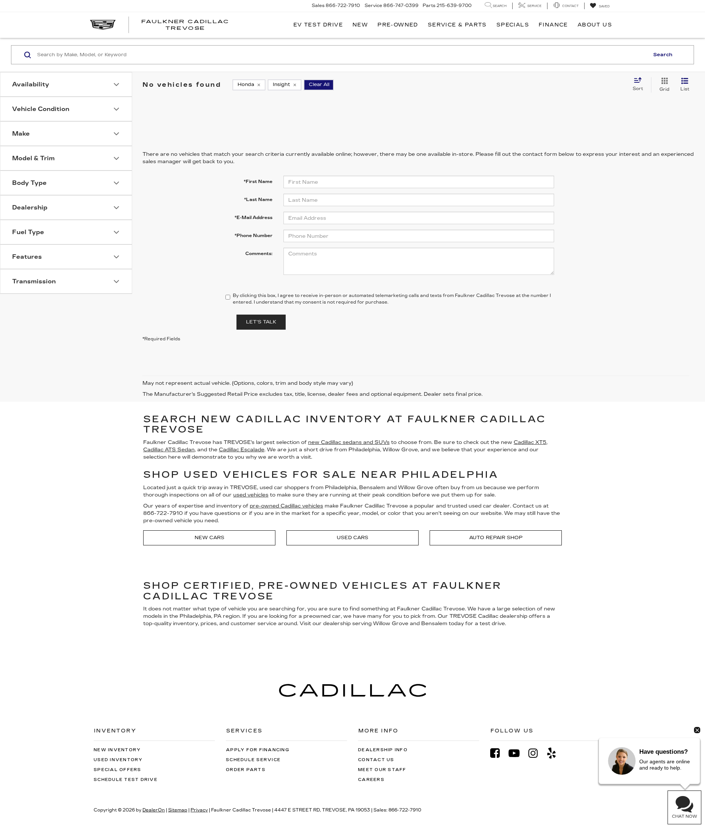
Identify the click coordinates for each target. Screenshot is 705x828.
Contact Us (376, 759)
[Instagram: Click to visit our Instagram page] (536, 753)
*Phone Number (253, 235)
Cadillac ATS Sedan (169, 450)
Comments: (258, 253)
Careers (371, 779)
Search (662, 55)
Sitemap (177, 810)
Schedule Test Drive (126, 779)
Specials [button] (512, 25)
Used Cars (352, 538)
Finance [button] (553, 25)
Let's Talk (261, 322)
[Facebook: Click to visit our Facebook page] (498, 753)
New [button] (360, 25)
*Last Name (258, 199)
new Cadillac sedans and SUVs (349, 442)
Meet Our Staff (382, 769)
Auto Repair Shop (496, 538)
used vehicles (250, 495)
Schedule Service (253, 759)
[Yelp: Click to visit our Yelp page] (555, 753)
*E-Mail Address (253, 217)
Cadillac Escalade (241, 450)
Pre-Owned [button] (397, 25)
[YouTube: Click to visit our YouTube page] (518, 753)
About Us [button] (595, 25)
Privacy (199, 810)
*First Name (258, 181)
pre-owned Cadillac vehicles (286, 506)
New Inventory (117, 750)
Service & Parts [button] (457, 25)
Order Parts (245, 769)
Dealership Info (383, 750)
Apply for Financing (257, 750)
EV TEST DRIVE (318, 25)
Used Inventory (118, 759)
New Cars (209, 538)
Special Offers (117, 769)
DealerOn (153, 810)
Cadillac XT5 (530, 442)
